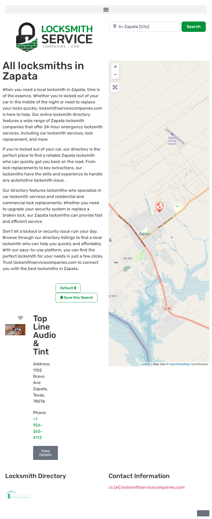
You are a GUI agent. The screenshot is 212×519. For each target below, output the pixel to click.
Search (196, 26)
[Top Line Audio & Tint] (159, 207)
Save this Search (78, 297)
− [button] (115, 74)
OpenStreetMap (180, 364)
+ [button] (115, 66)
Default (67, 288)
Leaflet (145, 364)
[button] (106, 9)
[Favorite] (20, 318)
